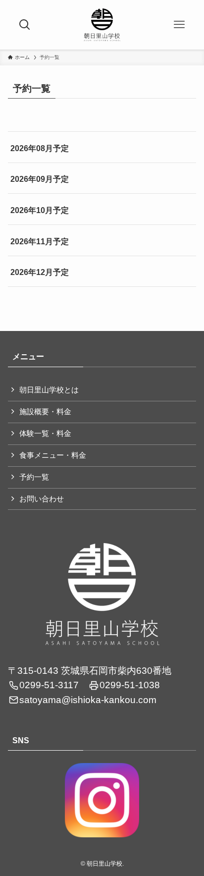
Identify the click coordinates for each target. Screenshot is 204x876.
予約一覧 (34, 477)
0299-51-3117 (49, 685)
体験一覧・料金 (45, 434)
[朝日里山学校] (102, 25)
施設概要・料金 (45, 412)
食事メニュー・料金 (52, 455)
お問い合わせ (41, 499)
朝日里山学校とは (49, 390)
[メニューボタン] (179, 25)
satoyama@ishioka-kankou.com (87, 700)
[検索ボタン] (25, 25)
